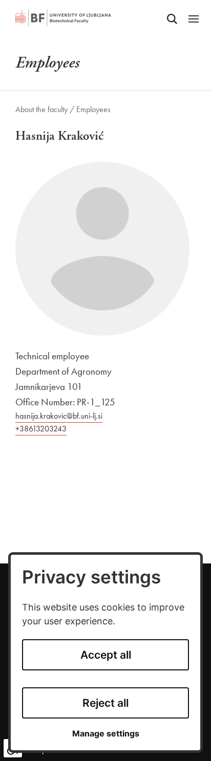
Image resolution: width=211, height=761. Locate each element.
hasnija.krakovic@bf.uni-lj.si (58, 415)
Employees (93, 109)
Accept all (105, 654)
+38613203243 (41, 428)
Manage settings (105, 733)
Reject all (105, 703)
